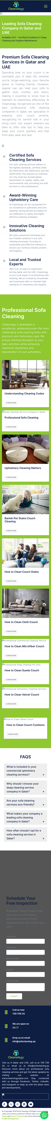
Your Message (12, 981)
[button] (44, 1115)
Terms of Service (18, 1116)
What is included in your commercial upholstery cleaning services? (21, 770)
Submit (14, 996)
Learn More (11, 403)
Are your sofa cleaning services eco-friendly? (21, 802)
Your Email (10, 947)
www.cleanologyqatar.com (15, 1078)
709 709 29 (18, 1013)
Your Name (11, 936)
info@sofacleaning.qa (24, 1041)
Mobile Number (12, 958)
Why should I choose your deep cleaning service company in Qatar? (23, 787)
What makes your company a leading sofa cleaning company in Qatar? (24, 817)
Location (10, 969)
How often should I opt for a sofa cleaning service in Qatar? (24, 834)
